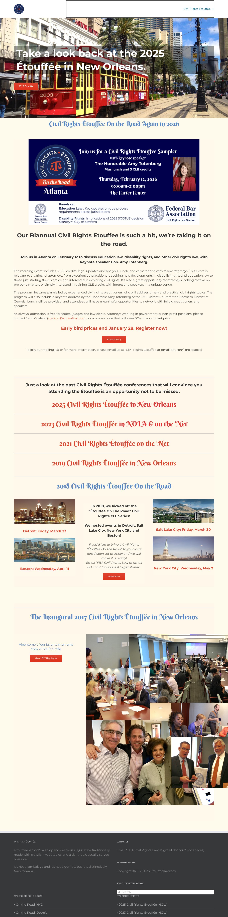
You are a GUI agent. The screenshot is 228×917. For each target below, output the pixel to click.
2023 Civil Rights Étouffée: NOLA (143, 912)
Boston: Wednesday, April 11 (44, 569)
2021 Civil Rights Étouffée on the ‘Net (114, 443)
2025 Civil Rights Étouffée (90, 404)
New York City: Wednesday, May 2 (183, 568)
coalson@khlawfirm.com (66, 318)
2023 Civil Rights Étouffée (79, 423)
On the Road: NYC (29, 904)
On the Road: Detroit (31, 912)
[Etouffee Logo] (19, 5)
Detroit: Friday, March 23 (44, 531)
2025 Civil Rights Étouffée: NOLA (143, 904)
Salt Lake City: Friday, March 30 (183, 530)
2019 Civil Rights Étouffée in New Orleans (114, 463)
